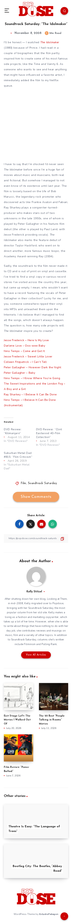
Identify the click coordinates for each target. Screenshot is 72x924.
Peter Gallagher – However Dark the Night (32, 367)
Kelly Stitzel (34, 591)
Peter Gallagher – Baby (19, 373)
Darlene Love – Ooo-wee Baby (24, 346)
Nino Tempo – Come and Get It (24, 351)
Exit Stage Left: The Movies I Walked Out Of (17, 720)
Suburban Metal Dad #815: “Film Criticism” (18, 455)
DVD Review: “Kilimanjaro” (13, 431)
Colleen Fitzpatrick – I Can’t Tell (25, 362)
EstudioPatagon (48, 914)
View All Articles (36, 655)
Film (23, 483)
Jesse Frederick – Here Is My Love (26, 340)
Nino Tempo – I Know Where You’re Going (32, 378)
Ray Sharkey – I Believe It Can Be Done (30, 394)
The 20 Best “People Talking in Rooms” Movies (52, 720)
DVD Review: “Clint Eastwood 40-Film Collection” (49, 433)
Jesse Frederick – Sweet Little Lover (28, 356)
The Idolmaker (49, 42)
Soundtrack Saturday (42, 483)
